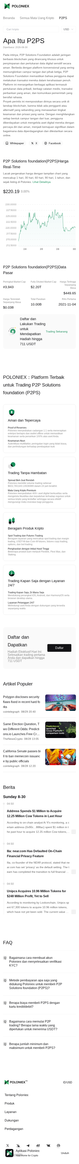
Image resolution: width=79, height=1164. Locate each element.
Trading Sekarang (56, 331)
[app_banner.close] (73, 1149)
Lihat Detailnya (42, 181)
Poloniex (17, 6)
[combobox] (31, 29)
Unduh (65, 1153)
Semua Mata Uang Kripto (37, 18)
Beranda (9, 18)
